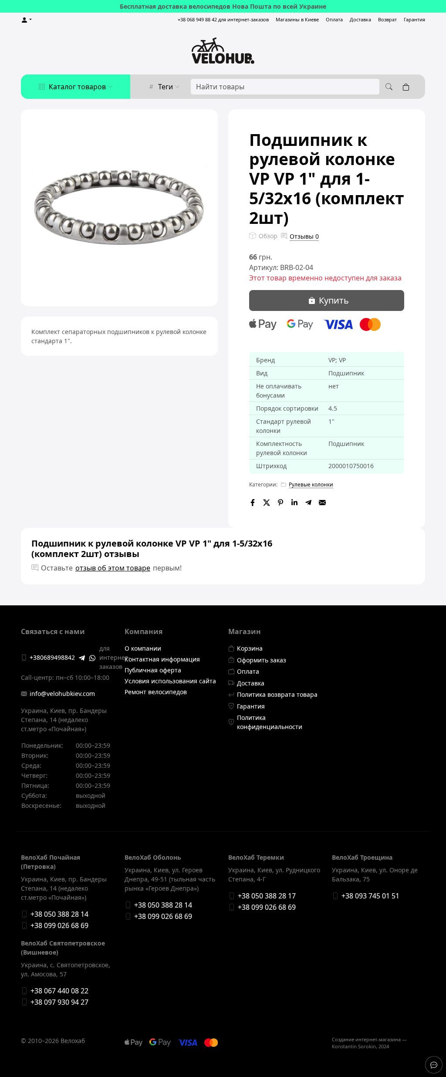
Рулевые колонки (311, 484)
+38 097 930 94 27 (59, 1002)
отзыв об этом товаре (112, 568)
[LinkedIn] (294, 501)
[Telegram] (308, 501)
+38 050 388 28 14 (59, 914)
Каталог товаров (77, 86)
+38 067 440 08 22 (59, 991)
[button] (26, 20)
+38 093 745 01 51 (370, 896)
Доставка (360, 19)
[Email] (322, 501)
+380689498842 (52, 657)
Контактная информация (162, 659)
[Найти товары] (387, 86)
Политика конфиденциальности (269, 722)
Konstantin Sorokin (354, 1046)
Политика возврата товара (277, 694)
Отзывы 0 (304, 236)
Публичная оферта (153, 670)
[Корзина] (407, 86)
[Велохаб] (223, 50)
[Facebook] (252, 501)
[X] (266, 501)
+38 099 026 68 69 (59, 925)
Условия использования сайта (170, 681)
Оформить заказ (261, 660)
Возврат (387, 19)
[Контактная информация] (434, 1065)
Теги (165, 86)
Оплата (334, 19)
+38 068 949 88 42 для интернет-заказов (223, 19)
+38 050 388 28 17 (267, 896)
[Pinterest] (280, 501)
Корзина (250, 648)
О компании (143, 648)
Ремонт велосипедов (156, 692)
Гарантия (414, 19)
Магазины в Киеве (297, 19)
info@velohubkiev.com (62, 693)
